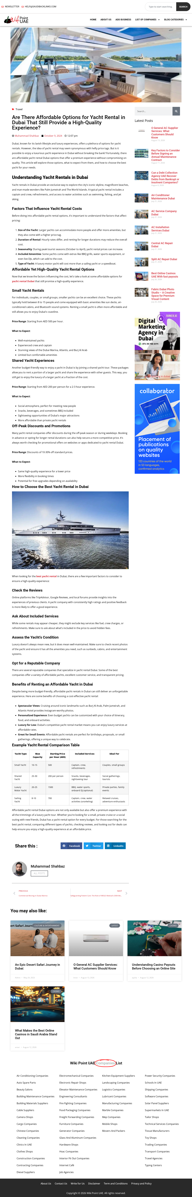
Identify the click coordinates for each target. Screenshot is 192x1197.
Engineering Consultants (73, 1096)
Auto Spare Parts (26, 1082)
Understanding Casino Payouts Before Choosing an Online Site (153, 966)
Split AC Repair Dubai (164, 259)
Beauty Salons (25, 1089)
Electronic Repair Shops (72, 1082)
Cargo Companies (27, 1124)
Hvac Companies (68, 1151)
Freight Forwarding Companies (76, 1117)
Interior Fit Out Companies (74, 1158)
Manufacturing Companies (117, 1103)
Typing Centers (153, 1165)
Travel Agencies (153, 1158)
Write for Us (78, 1183)
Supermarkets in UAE (157, 1110)
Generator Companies (72, 1130)
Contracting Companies (30, 1165)
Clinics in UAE (24, 1144)
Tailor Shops (152, 1117)
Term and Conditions (116, 1183)
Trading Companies (156, 1144)
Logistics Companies (113, 1089)
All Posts (39, 873)
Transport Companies (157, 1151)
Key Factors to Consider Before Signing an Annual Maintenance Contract (165, 155)
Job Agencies (66, 1172)
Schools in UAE (153, 1082)
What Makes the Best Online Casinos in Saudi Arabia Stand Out (36, 1034)
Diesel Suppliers (26, 1172)
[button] (71, 845)
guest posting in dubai (157, 376)
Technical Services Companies (162, 1124)
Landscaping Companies (116, 1082)
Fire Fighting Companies (73, 1103)
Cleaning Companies (28, 1137)
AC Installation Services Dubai (160, 229)
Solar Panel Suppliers (157, 1103)
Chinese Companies (28, 1130)
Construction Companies (31, 1158)
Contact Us (61, 1183)
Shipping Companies (156, 1089)
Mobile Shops (109, 1124)
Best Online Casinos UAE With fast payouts (164, 275)
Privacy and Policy (141, 1183)
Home (93, 19)
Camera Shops (25, 1117)
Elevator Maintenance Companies (78, 1089)
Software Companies (156, 1096)
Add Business (123, 19)
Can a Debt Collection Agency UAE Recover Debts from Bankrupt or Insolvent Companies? (165, 177)
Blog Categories (174, 19)
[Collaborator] (157, 472)
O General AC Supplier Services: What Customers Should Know (164, 132)
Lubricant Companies (114, 1096)
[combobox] (160, 6)
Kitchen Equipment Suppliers (118, 1075)
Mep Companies (111, 1117)
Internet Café (66, 1165)
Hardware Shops (68, 1144)
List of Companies (145, 19)
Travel (19, 109)
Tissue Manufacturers (157, 1130)
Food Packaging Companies (74, 1110)
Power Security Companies (160, 1075)
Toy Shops (151, 1137)
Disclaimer (94, 1183)
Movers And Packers (113, 1130)
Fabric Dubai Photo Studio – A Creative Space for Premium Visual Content (163, 294)
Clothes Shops (25, 1151)
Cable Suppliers (25, 1110)
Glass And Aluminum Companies (77, 1137)
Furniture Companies (71, 1124)
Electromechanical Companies (76, 1075)
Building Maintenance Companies (35, 1096)
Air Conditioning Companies (32, 1075)
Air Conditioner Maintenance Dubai (163, 197)
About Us (105, 19)
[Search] (176, 111)
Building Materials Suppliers (32, 1103)
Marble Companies (112, 1110)
